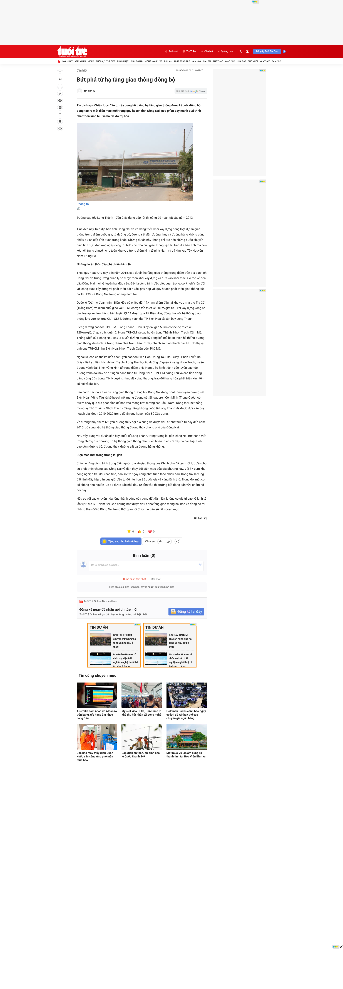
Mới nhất (67, 61)
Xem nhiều (80, 61)
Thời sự (100, 61)
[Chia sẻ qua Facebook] (160, 541)
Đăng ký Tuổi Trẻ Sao (267, 51)
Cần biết (209, 51)
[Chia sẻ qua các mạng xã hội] (177, 541)
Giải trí (207, 61)
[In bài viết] (60, 128)
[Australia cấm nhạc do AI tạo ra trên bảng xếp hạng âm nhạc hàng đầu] (97, 695)
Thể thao (218, 61)
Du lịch (168, 61)
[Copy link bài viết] (169, 541)
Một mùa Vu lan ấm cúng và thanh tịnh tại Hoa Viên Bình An (186, 754)
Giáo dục (230, 61)
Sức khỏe (253, 61)
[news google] (191, 91)
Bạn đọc (276, 61)
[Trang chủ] (58, 61)
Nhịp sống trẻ (182, 61)
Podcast (173, 51)
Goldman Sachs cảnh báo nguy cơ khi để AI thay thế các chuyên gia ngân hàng (186, 714)
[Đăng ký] (186, 611)
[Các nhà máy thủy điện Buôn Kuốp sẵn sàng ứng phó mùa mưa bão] (97, 737)
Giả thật (265, 61)
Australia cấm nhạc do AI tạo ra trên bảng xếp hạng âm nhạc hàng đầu (97, 714)
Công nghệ (151, 61)
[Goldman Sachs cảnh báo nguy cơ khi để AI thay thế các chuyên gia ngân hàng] (186, 695)
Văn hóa (196, 61)
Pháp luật (122, 61)
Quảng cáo (227, 51)
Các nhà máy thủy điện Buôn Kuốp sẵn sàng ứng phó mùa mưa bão (95, 756)
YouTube (191, 51)
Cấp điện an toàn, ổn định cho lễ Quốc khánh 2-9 (140, 754)
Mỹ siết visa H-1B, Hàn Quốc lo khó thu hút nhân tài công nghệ (141, 712)
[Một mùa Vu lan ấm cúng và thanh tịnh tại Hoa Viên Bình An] (186, 737)
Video (91, 61)
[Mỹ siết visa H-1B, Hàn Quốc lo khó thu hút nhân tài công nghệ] (141, 695)
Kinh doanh (136, 61)
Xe (161, 61)
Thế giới (110, 61)
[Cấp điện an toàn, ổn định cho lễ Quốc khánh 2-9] (141, 737)
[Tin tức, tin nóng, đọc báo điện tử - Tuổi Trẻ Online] (72, 51)
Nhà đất (241, 61)
